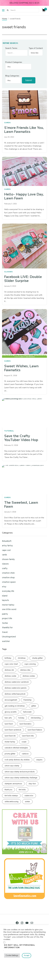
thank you (8, 789)
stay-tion (32, 783)
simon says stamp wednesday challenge (21, 777)
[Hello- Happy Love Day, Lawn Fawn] (24, 171)
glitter (33, 706)
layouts (5, 600)
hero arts (8, 718)
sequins (39, 760)
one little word (9, 609)
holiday (21, 718)
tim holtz (22, 789)
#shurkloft (6, 541)
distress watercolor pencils (16, 688)
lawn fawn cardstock (13, 730)
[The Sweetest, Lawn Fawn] (24, 479)
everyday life (8, 591)
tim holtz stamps (11, 795)
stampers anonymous (13, 783)
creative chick (8, 573)
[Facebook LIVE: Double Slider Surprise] (24, 246)
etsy (4, 586)
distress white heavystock (15, 694)
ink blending (36, 718)
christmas (22, 658)
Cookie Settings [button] (12, 955)
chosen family (8, 559)
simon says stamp (12, 766)
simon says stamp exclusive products (20, 771)
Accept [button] (26, 955)
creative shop (8, 577)
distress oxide (10, 676)
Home (4, 19)
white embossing (11, 801)
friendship (28, 700)
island (4, 595)
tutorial (9, 431)
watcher (6, 641)
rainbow (25, 754)
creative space (9, 582)
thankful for (7, 627)
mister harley (8, 604)
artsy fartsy (7, 545)
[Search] (8, 10)
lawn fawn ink (10, 736)
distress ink (9, 670)
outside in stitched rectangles (16, 748)
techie (5, 623)
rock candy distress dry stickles (17, 760)
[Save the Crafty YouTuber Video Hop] (24, 413)
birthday (8, 658)
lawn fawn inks (28, 736)
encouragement (11, 700)
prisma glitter (10, 754)
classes (8, 272)
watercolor (28, 795)
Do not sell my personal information (19, 946)
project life (7, 618)
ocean (24, 742)
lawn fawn (9, 724)
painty (5, 614)
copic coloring (30, 664)
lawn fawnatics (25, 724)
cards (7, 123)
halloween (27, 712)
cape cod (6, 550)
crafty (4, 568)
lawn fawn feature (35, 730)
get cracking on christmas (15, 706)
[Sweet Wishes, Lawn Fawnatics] (24, 333)
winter (27, 801)
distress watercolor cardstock (17, 682)
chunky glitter (37, 658)
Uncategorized (9, 636)
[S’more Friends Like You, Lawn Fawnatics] (24, 104)
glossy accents (11, 712)
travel (5, 632)
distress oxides (29, 676)
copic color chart (11, 664)
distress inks (25, 670)
